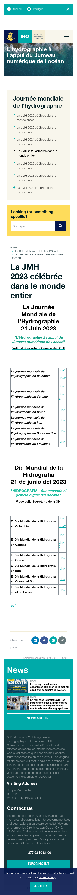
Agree (40, 886)
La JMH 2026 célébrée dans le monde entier (36, 118)
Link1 (62, 370)
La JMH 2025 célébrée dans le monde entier (36, 130)
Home (13, 247)
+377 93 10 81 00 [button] (38, 853)
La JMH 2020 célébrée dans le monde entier (36, 190)
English (17, 9)
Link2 (62, 378)
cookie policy (47, 877)
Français (38, 9)
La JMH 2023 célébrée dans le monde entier (37, 153)
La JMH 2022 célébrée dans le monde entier (36, 166)
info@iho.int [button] (38, 864)
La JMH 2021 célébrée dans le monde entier (36, 178)
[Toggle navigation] (66, 36)
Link (62, 409)
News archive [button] (39, 718)
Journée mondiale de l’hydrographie (38, 251)
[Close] (67, 9)
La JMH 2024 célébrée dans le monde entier (36, 142)
